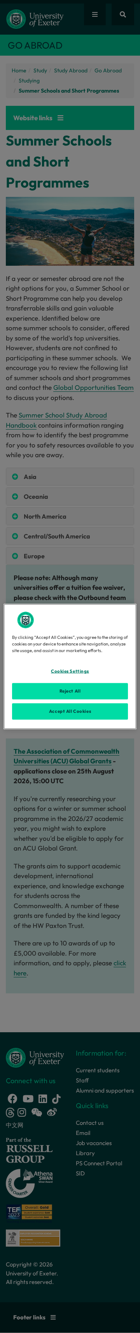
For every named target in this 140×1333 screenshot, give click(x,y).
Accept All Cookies (70, 711)
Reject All (70, 691)
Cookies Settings (70, 671)
